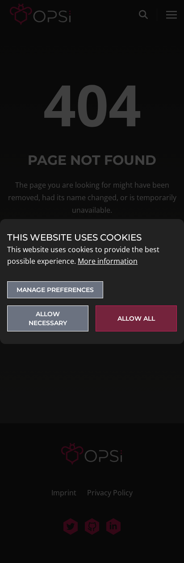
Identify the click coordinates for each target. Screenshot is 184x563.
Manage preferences (55, 290)
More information (108, 261)
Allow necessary (48, 318)
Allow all (136, 318)
